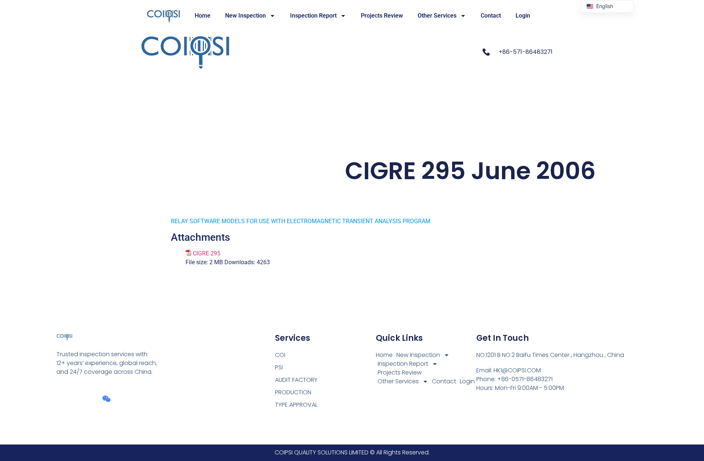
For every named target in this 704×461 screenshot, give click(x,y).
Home (202, 15)
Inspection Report (313, 15)
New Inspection (245, 15)
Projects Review (382, 15)
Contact (491, 15)
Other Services (437, 15)
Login (523, 15)
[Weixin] (106, 399)
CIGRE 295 (206, 253)
